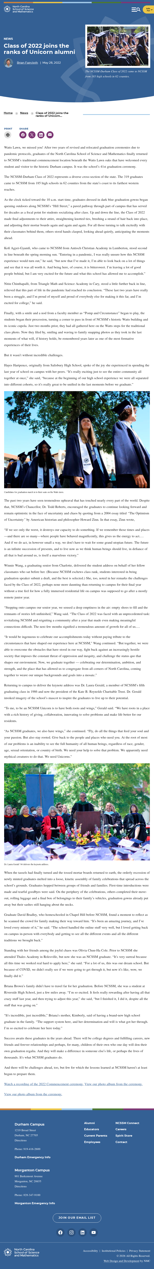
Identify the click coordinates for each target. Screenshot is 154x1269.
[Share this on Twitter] (31, 134)
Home (8, 113)
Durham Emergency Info (33, 1157)
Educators (91, 1129)
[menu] (143, 9)
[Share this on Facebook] (22, 134)
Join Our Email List (77, 1217)
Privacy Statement (139, 1250)
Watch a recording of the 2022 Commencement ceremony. (44, 1084)
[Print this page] (7, 134)
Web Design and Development (121, 1261)
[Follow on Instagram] (71, 1232)
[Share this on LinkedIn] (41, 134)
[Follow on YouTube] (93, 1232)
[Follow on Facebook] (60, 1232)
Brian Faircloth (27, 62)
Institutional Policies (113, 1250)
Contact (121, 1142)
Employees (92, 1142)
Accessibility (90, 1250)
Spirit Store (124, 1135)
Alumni (89, 1123)
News (24, 113)
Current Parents (95, 1135)
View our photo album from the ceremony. (114, 1084)
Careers (121, 1129)
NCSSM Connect (127, 1123)
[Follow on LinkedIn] (82, 1232)
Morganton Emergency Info (35, 1203)
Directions (21, 1140)
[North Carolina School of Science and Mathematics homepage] (19, 9)
